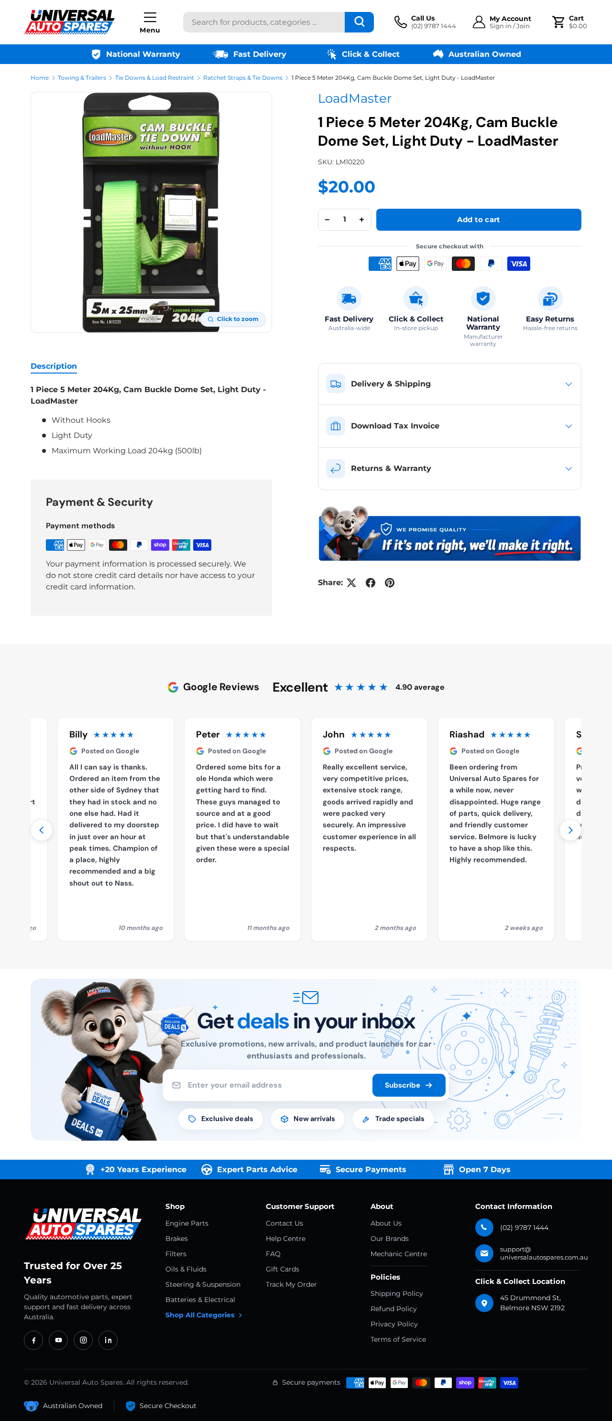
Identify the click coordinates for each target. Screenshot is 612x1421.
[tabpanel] (151, 420)
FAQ (273, 1254)
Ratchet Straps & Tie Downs (243, 77)
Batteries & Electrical (200, 1299)
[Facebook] (33, 1340)
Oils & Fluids (186, 1269)
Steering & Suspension (202, 1284)
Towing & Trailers (82, 77)
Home (40, 77)
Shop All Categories (199, 1315)
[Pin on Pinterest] (389, 582)
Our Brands (390, 1238)
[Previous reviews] (42, 830)
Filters (175, 1254)
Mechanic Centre (399, 1254)
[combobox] (278, 22)
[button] (571, 21)
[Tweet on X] (351, 582)
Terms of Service (398, 1339)
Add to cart (478, 219)
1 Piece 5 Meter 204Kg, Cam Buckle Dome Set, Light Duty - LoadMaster (393, 77)
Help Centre (286, 1238)
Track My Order (291, 1284)
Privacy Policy (394, 1324)
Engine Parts (186, 1223)
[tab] (54, 366)
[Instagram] (83, 1340)
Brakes (176, 1238)
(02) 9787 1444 (524, 1227)
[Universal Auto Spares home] (85, 1224)
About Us (386, 1223)
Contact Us (284, 1223)
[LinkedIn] (108, 1340)
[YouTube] (58, 1340)
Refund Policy (394, 1308)
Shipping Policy (397, 1293)
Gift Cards (282, 1269)
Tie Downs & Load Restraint (154, 77)
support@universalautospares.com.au (544, 1253)
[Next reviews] (570, 830)
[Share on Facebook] (370, 582)
